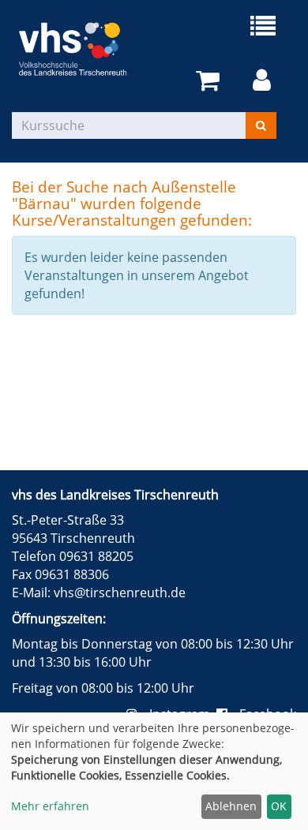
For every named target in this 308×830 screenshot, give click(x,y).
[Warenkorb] (210, 81)
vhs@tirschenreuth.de (120, 592)
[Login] (264, 81)
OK (279, 805)
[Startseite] (83, 48)
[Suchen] (261, 125)
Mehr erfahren (50, 805)
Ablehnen (231, 805)
